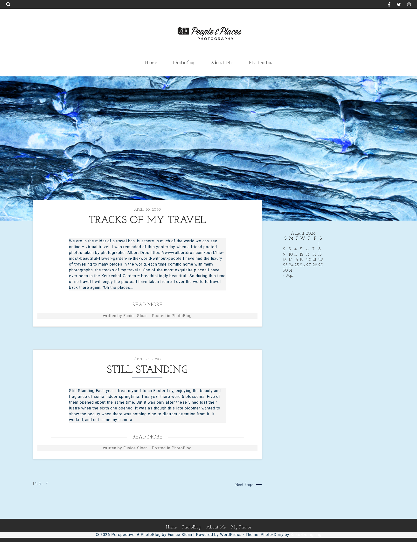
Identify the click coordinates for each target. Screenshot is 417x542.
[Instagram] (406, 5)
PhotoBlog (184, 63)
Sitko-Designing (306, 534)
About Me (222, 63)
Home (151, 63)
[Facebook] (386, 5)
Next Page (244, 485)
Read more (147, 304)
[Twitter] (396, 5)
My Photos (260, 63)
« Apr (288, 276)
